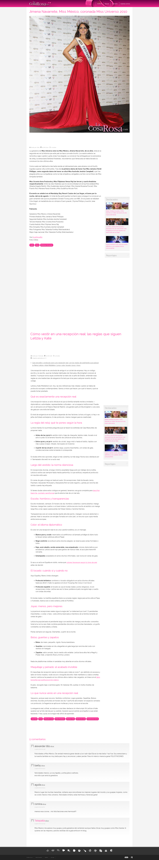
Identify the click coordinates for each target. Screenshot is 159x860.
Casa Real (34, 719)
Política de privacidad (38, 857)
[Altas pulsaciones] (47, 850)
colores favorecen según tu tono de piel (81, 562)
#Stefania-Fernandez (46, 245)
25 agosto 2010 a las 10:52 (40, 823)
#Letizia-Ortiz (70, 719)
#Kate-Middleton (60, 719)
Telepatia (40, 820)
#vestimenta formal (92, 719)
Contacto (115, 4)
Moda (37, 245)
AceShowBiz (37, 237)
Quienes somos (125, 4)
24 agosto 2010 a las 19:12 (40, 768)
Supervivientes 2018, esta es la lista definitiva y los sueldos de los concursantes (116, 246)
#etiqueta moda (48, 719)
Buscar (107, 4)
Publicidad (46, 857)
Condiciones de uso (29, 857)
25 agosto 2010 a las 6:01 (40, 807)
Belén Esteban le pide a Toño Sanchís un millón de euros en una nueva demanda (116, 213)
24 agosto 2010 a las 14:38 (40, 749)
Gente (32, 245)
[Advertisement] (79, 139)
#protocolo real (80, 719)
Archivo (99, 4)
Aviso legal (52, 857)
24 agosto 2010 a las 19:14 (40, 787)
